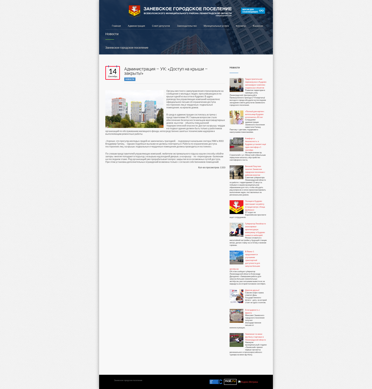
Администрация (136, 25)
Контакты (241, 25)
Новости (129, 79)
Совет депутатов (161, 25)
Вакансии (258, 25)
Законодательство (187, 25)
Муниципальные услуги (216, 25)
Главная (116, 25)
